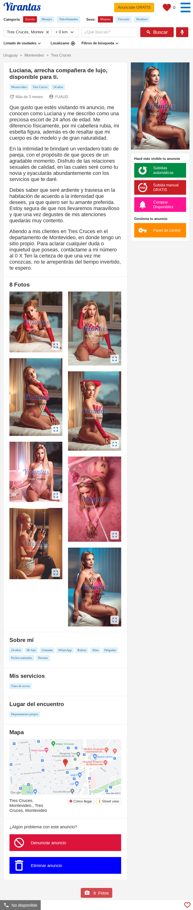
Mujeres (105, 19)
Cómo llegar (80, 801)
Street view (108, 801)
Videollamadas (68, 19)
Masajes (47, 19)
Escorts (30, 19)
